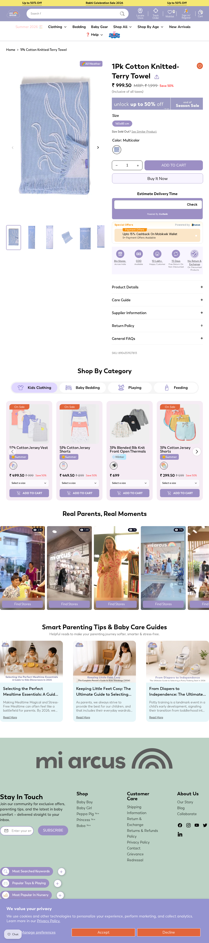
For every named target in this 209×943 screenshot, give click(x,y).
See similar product (144, 131)
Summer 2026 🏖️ (29, 27)
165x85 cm (122, 123)
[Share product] (157, 77)
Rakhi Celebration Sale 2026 (104, 3)
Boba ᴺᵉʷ (84, 825)
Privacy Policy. (48, 920)
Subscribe (53, 830)
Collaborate (187, 813)
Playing (134, 387)
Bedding (79, 27)
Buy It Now (157, 178)
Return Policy (123, 325)
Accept (103, 932)
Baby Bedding (88, 387)
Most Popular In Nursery (30, 895)
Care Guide (121, 300)
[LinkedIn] (180, 834)
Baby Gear (99, 27)
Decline (168, 932)
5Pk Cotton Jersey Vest (28, 447)
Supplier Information (129, 312)
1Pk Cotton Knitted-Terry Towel (43, 49)
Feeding (181, 387)
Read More (10, 717)
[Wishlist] (169, 12)
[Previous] (12, 147)
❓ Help (93, 34)
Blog (181, 808)
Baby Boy (85, 802)
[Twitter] (205, 825)
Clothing (55, 27)
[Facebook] (180, 825)
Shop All (120, 27)
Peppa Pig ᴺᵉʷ (88, 813)
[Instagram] (188, 825)
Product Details (125, 287)
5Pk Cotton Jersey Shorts (75, 449)
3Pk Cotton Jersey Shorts (175, 449)
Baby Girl (84, 808)
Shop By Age (149, 27)
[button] (197, 452)
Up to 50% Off (32, 3)
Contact (133, 848)
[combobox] (78, 14)
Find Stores (22, 604)
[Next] (97, 147)
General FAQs (123, 338)
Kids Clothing (39, 387)
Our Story (185, 802)
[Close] (122, 13)
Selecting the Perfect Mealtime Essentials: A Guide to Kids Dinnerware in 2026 (30, 694)
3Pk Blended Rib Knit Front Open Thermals (128, 449)
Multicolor (116, 149)
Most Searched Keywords (31, 871)
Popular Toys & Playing (29, 883)
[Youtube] (197, 825)
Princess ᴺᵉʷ (86, 819)
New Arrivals (179, 27)
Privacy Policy (138, 842)
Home (10, 49)
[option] (55, 142)
